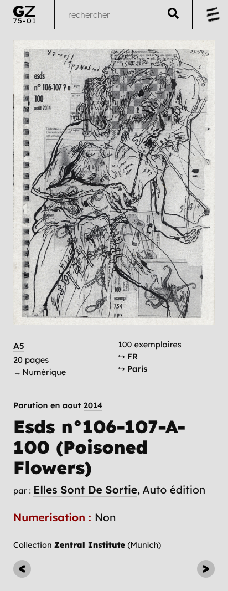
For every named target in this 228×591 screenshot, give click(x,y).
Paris (137, 368)
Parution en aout (57, 405)
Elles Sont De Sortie (85, 489)
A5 (18, 346)
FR (132, 356)
